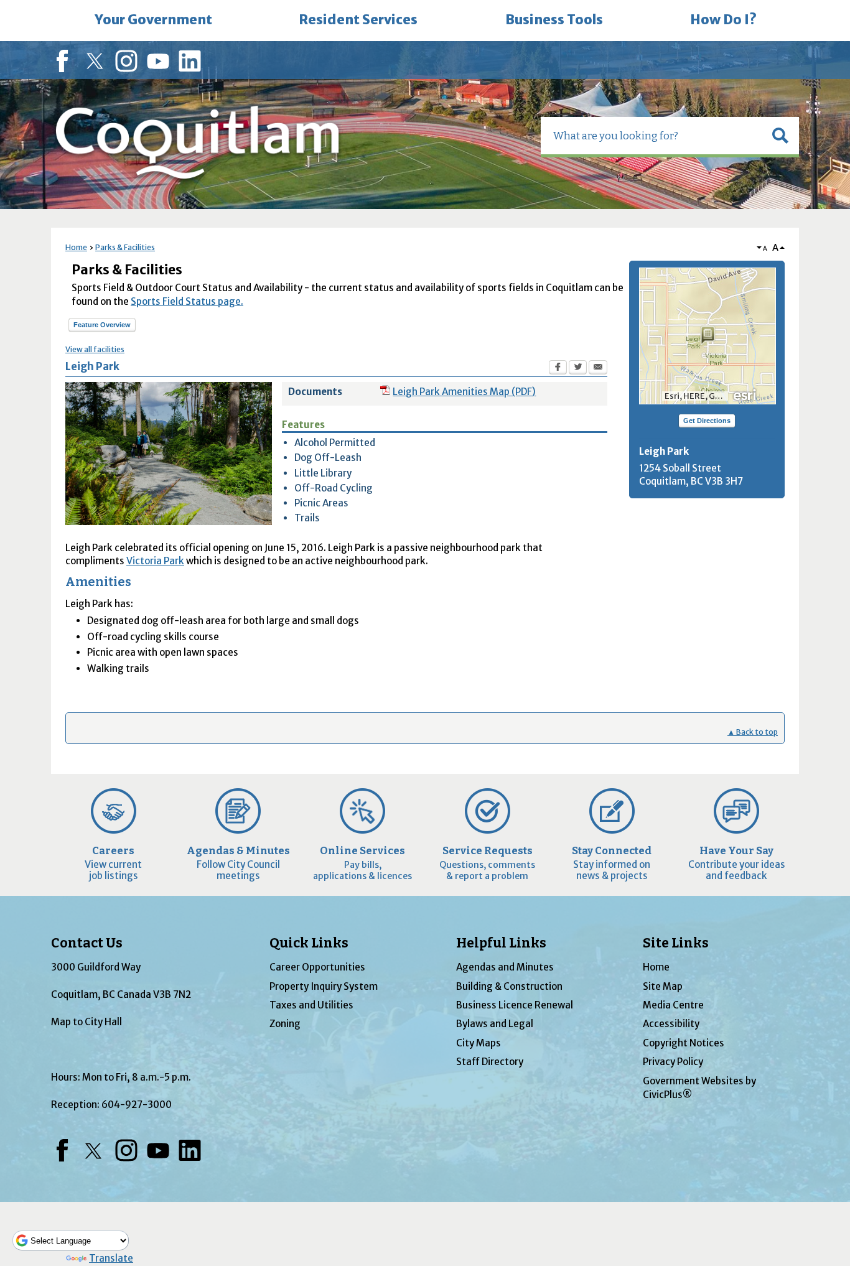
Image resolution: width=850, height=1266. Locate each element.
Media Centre (673, 1005)
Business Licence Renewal (514, 1005)
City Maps (478, 1043)
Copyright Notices (683, 1043)
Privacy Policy (673, 1062)
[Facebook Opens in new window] (558, 369)
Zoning (285, 1024)
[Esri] (745, 394)
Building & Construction (509, 986)
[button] (780, 136)
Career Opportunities (317, 967)
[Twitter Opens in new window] (578, 369)
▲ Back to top (752, 732)
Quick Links (308, 943)
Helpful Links (501, 943)
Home (76, 247)
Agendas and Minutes (505, 967)
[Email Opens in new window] (598, 369)
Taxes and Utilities (311, 1005)
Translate (111, 1258)
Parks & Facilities (125, 247)
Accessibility (671, 1024)
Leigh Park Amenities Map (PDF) (464, 392)
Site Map (663, 986)
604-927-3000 (136, 1104)
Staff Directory (489, 1062)
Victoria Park (155, 561)
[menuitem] (153, 20)
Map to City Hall (86, 1022)
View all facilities (94, 349)
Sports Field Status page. (187, 301)
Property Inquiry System (323, 986)
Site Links (676, 943)
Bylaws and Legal (494, 1024)
